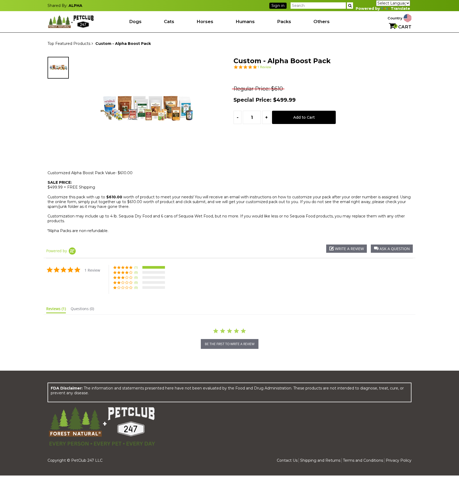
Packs (284, 21)
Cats (169, 21)
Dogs (135, 21)
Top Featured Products (69, 43)
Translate (400, 8)
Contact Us (287, 460)
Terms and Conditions (363, 460)
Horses (205, 21)
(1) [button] (136, 267)
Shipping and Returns (320, 460)
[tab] (56, 309)
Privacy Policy (398, 460)
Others (321, 21)
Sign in (277, 5)
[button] (392, 249)
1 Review (264, 67)
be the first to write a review (229, 344)
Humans (245, 21)
